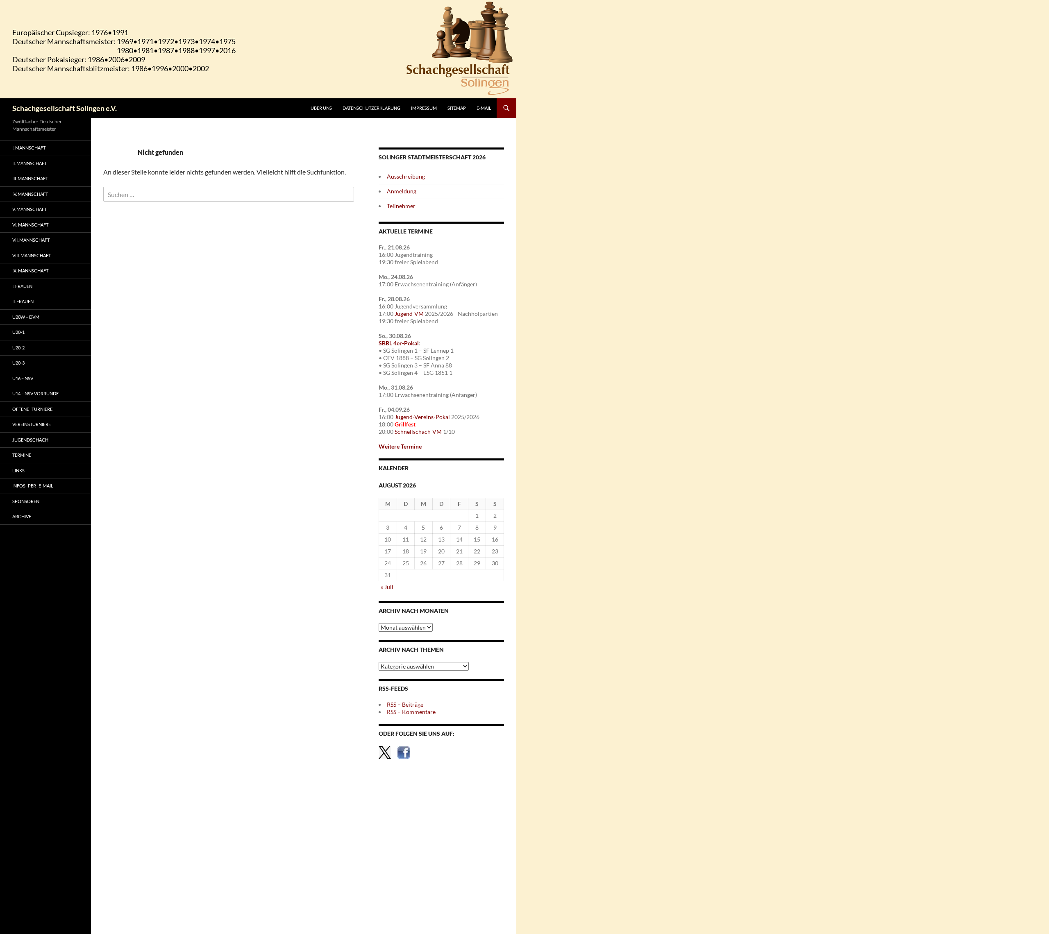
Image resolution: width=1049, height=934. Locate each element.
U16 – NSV (22, 378)
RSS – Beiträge (405, 704)
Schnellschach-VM (418, 431)
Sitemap (456, 108)
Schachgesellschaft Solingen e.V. (64, 108)
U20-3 (18, 362)
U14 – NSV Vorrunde (35, 393)
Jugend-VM (409, 313)
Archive (21, 516)
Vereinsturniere (31, 424)
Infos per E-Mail (32, 485)
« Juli (387, 586)
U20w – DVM (25, 317)
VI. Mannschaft (30, 224)
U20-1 (18, 332)
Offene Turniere (32, 409)
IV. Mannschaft (30, 194)
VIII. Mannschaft (31, 255)
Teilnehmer (401, 205)
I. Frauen (22, 286)
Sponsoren (25, 501)
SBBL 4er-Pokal (399, 343)
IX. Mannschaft (30, 270)
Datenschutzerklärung (371, 108)
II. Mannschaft (29, 163)
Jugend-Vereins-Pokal (422, 416)
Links (18, 470)
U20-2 (18, 347)
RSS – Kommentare (411, 711)
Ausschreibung (406, 176)
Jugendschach (30, 439)
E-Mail (484, 108)
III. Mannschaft (30, 178)
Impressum (424, 108)
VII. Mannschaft (31, 240)
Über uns (321, 108)
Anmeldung (401, 191)
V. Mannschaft (29, 209)
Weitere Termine (400, 446)
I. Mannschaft (28, 147)
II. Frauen (23, 301)
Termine (21, 455)
